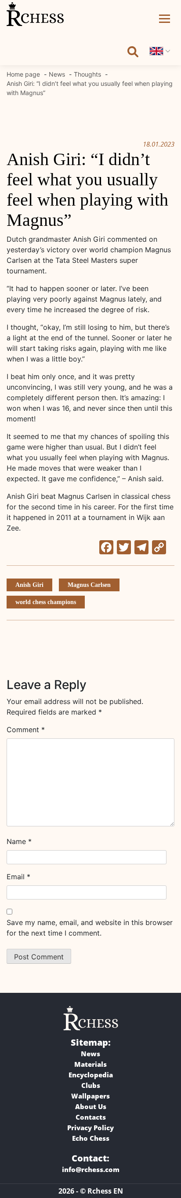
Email (18, 876)
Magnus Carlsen (89, 585)
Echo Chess (90, 1138)
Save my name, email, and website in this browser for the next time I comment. (90, 927)
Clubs (90, 1085)
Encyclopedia (91, 1074)
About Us (90, 1106)
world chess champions (45, 602)
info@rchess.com (90, 1169)
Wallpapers (90, 1095)
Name (19, 841)
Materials (90, 1064)
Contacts (91, 1117)
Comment (26, 729)
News (90, 1053)
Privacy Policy (90, 1127)
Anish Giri (29, 585)
